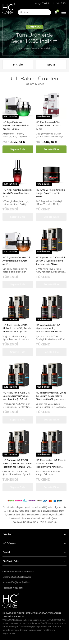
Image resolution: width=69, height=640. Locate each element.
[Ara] (21, 12)
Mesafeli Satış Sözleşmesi (16, 577)
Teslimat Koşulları (12, 587)
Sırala (51, 64)
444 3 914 (61, 3)
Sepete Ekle (17, 149)
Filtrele (18, 64)
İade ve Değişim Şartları (16, 582)
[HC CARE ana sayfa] (10, 8)
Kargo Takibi (41, 3)
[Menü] (63, 12)
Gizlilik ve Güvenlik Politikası (18, 571)
